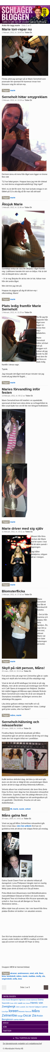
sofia (15, 979)
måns (12, 715)
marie (12, 90)
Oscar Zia (29, 1015)
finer (41, 973)
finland (28, 1003)
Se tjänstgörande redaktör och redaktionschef (22, 1044)
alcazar (13, 973)
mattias (32, 976)
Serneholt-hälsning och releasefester (20, 723)
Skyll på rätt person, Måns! (23, 668)
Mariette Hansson (25, 1011)
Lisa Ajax (5, 1011)
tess (20, 979)
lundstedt (11, 976)
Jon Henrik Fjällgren (33, 1007)
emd (32, 973)
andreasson (23, 973)
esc (24, 1003)
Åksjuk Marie (12, 204)
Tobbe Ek (28, 32)
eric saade (18, 1003)
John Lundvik (20, 1007)
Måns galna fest (14, 815)
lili (11, 809)
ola (43, 976)
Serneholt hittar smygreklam (24, 97)
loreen (13, 1011)
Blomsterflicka (13, 591)
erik (36, 973)
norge (20, 1016)
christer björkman (31, 1000)
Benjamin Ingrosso (18, 1000)
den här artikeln (24, 826)
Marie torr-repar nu (17, 29)
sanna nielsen (19, 1019)
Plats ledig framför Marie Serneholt (21, 307)
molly (38, 976)
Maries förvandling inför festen (21, 390)
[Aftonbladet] (11, 2)
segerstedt (7, 979)
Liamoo (44, 1007)
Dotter (12, 1003)
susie (21, 809)
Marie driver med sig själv (22, 528)
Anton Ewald (6, 1000)
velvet (28, 809)
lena (4, 976)
